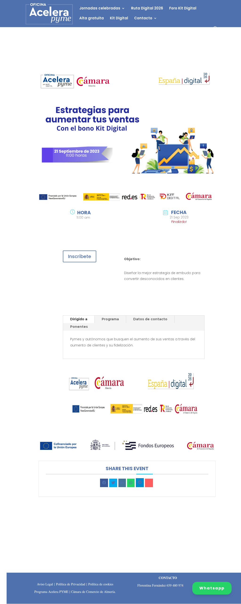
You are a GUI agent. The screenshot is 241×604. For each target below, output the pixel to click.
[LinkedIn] (122, 483)
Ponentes (79, 327)
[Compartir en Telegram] (140, 482)
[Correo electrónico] (149, 483)
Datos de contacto (150, 319)
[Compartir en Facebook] (104, 483)
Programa (110, 319)
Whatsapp (212, 588)
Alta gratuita (91, 18)
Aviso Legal (45, 584)
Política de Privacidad (70, 584)
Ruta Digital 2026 (147, 9)
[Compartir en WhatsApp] (131, 483)
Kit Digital (119, 18)
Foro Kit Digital (182, 9)
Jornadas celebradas (99, 9)
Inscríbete (79, 256)
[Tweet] (113, 483)
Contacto (143, 18)
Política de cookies (100, 584)
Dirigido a (78, 319)
